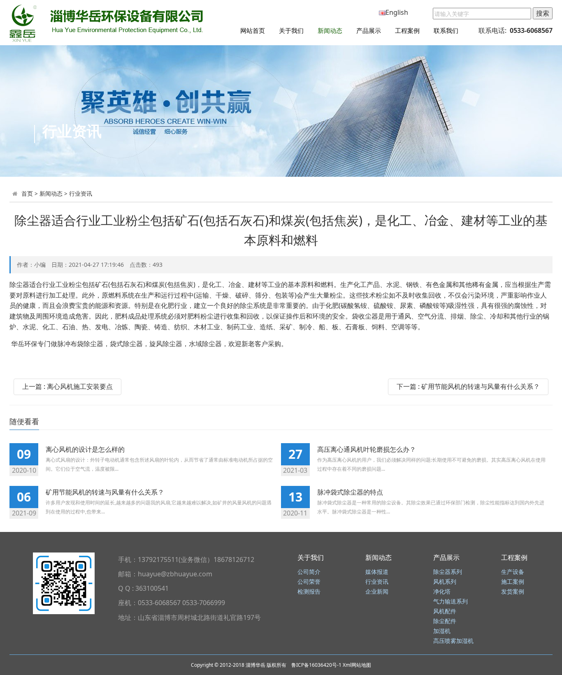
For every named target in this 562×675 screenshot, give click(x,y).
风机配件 (444, 611)
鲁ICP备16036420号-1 (316, 664)
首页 (27, 193)
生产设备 (512, 572)
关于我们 (291, 30)
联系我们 (446, 30)
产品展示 (368, 30)
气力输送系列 (450, 602)
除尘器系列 (447, 572)
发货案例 (512, 592)
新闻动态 (330, 30)
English (397, 12)
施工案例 (512, 582)
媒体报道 (376, 572)
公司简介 (308, 572)
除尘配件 (444, 621)
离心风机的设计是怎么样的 (85, 449)
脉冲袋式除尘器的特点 (350, 492)
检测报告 (308, 592)
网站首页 (252, 30)
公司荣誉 (308, 582)
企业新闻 (376, 592)
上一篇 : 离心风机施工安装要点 (67, 386)
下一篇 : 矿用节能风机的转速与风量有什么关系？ (468, 386)
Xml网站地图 (357, 664)
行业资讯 (80, 193)
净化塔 (442, 592)
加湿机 (442, 631)
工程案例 (407, 30)
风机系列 (444, 582)
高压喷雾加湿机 (453, 641)
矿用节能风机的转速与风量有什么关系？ (105, 492)
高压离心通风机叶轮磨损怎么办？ (366, 449)
